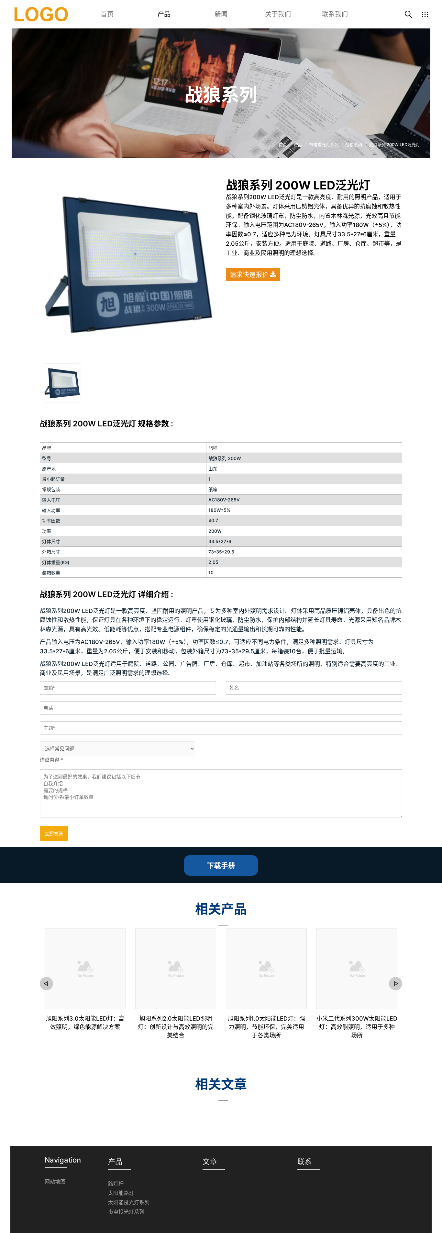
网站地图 (55, 1181)
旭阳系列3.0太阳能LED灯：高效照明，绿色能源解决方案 (85, 1022)
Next (395, 983)
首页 (107, 14)
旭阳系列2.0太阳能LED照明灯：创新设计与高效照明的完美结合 (176, 1027)
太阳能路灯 (121, 1193)
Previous (46, 983)
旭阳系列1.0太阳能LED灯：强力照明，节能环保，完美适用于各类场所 (266, 1027)
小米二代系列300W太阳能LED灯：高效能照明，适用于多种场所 (356, 1027)
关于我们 (278, 14)
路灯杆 (116, 1183)
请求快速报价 (249, 275)
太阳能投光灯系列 (128, 1202)
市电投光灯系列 (126, 1211)
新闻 (221, 14)
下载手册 (221, 865)
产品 (164, 14)
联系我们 (335, 14)
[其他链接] (424, 14)
